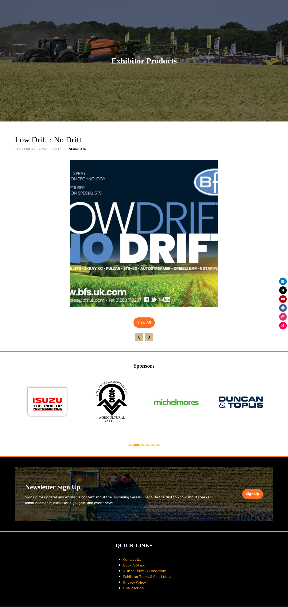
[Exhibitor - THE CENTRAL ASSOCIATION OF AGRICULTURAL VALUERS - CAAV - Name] (112, 407)
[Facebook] (283, 308)
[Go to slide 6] (158, 445)
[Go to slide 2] (136, 445)
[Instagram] (283, 317)
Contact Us (132, 560)
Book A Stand (134, 565)
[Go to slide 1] (130, 445)
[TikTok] (283, 325)
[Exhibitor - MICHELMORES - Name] (176, 407)
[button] (144, 322)
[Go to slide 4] (148, 445)
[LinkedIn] (283, 281)
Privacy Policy (134, 582)
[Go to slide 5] (153, 445)
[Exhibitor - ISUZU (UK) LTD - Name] (47, 407)
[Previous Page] (139, 337)
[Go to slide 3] (143, 445)
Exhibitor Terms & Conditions (147, 577)
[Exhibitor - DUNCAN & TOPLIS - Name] (241, 407)
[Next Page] (149, 337)
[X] (283, 290)
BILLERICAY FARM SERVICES (39, 149)
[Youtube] (283, 299)
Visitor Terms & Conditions (145, 571)
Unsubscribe (133, 588)
